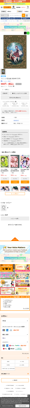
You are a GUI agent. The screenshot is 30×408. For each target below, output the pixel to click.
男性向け (20, 11)
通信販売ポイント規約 (9, 388)
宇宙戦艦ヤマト (25, 18)
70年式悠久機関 (4, 18)
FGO (5, 303)
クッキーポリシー (20, 391)
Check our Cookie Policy (7, 405)
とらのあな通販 (4, 20)
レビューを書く (15, 218)
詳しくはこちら (25, 353)
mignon (11, 18)
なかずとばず (7, 301)
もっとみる (26, 308)
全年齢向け (3, 11)
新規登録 (18, 7)
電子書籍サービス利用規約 (21, 388)
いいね (3, 209)
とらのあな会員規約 (20, 385)
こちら (15, 134)
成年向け (9, 11)
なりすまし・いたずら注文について (22, 394)
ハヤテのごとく (8, 300)
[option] (15, 52)
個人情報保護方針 (11, 391)
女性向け (27, 11)
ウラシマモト (7, 305)
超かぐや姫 (7, 306)
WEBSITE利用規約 (10, 385)
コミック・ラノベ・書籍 (13, 20)
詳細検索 (27, 15)
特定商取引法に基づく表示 (7, 394)
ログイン (23, 7)
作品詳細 (5, 182)
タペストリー (18, 18)
